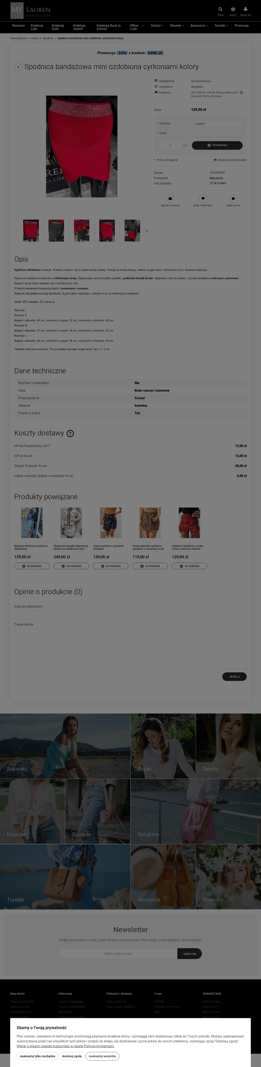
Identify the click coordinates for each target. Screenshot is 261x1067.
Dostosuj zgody (72, 1056)
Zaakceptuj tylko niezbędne (37, 1056)
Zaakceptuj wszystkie (102, 1056)
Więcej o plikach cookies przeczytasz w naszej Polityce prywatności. (66, 1046)
